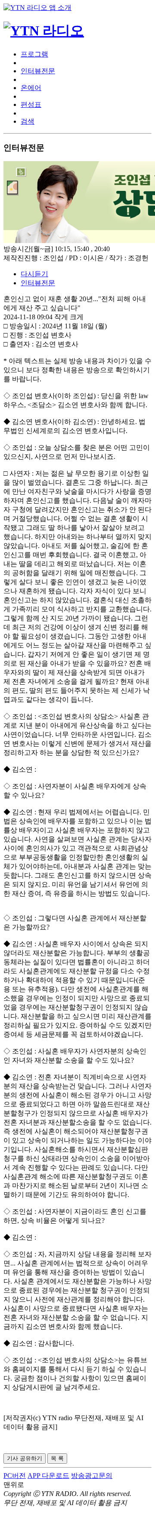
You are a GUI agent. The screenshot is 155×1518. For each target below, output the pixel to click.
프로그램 (34, 54)
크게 (77, 317)
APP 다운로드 (48, 1475)
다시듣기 (34, 273)
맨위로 (13, 1484)
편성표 (31, 104)
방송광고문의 (91, 1475)
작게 (61, 317)
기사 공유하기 (24, 1458)
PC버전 (14, 1475)
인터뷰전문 (38, 71)
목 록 (57, 1458)
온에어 (31, 87)
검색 (27, 121)
